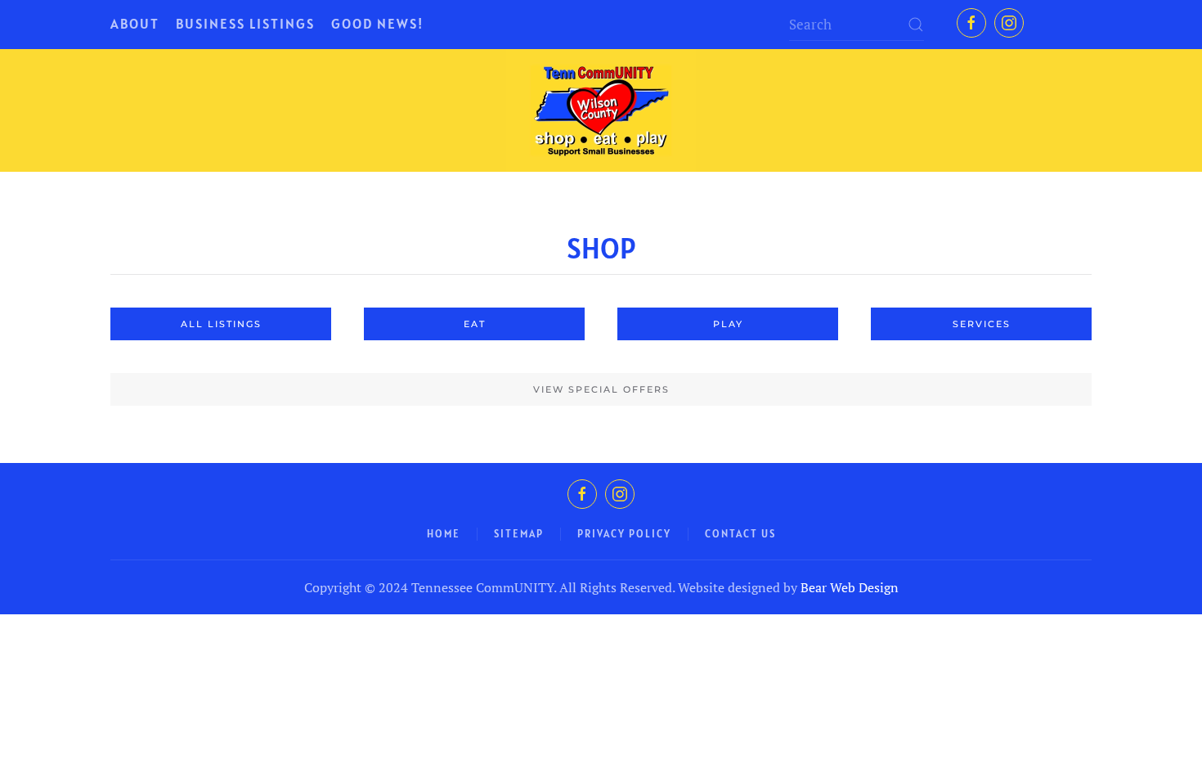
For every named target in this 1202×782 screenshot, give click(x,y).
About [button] (134, 24)
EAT (475, 324)
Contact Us (740, 534)
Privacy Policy (624, 534)
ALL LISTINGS (221, 324)
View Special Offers (601, 389)
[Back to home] (601, 110)
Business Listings (245, 24)
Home (443, 534)
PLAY (728, 324)
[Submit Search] (916, 24)
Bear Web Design (850, 587)
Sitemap (519, 534)
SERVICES (982, 324)
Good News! (377, 24)
